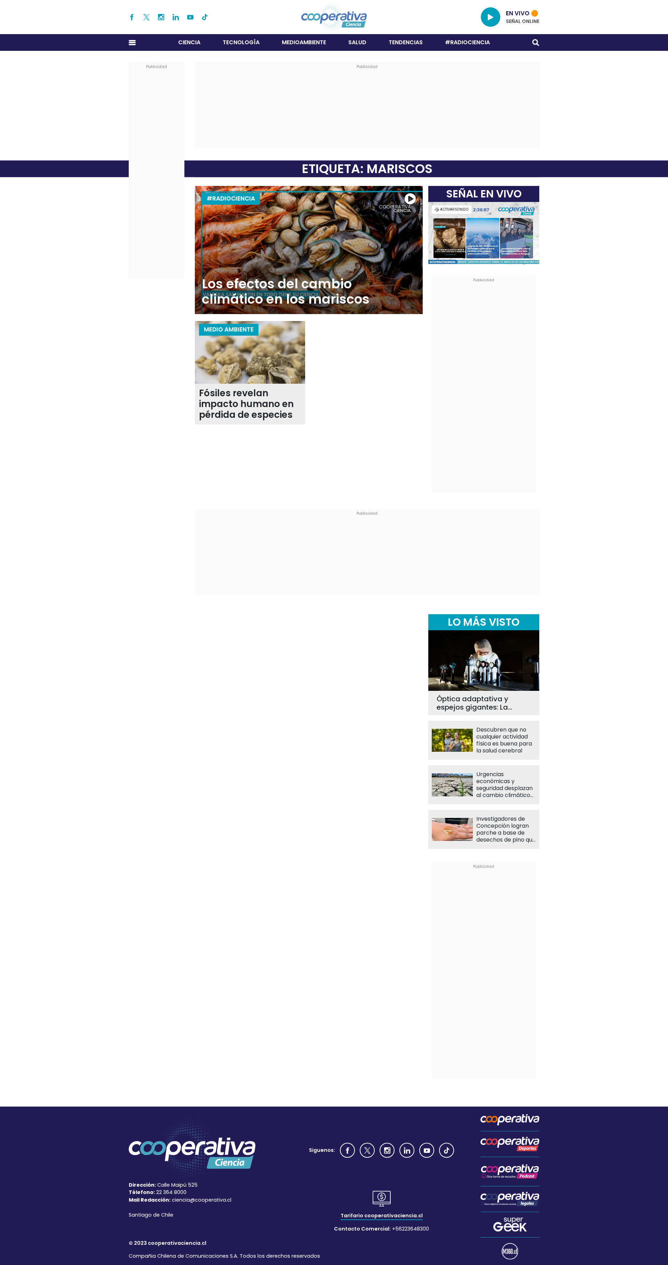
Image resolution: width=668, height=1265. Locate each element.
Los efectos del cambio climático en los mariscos (285, 291)
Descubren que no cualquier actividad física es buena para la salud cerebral (504, 740)
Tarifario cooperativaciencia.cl (382, 1215)
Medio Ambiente (229, 329)
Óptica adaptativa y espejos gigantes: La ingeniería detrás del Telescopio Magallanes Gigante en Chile (477, 703)
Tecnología (241, 42)
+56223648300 (410, 1228)
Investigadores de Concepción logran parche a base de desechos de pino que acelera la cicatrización (506, 829)
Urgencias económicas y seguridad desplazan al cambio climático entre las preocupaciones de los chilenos (504, 785)
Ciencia (189, 42)
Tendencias (406, 42)
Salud (357, 42)
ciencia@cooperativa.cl (201, 1199)
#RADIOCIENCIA (467, 42)
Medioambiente (304, 42)
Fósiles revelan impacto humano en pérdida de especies (246, 404)
